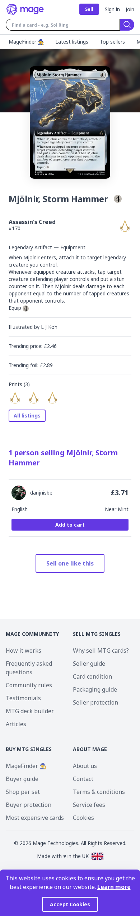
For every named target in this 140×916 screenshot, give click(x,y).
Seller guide (89, 663)
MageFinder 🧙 (26, 766)
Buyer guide (22, 779)
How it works (23, 650)
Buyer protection (28, 805)
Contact (83, 779)
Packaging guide (95, 689)
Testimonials (23, 698)
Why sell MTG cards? (101, 650)
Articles (16, 724)
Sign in (112, 9)
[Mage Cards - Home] (25, 9)
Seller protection (95, 702)
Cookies (83, 818)
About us (85, 766)
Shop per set (23, 792)
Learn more (114, 887)
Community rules (29, 685)
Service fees (89, 805)
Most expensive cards (35, 818)
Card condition (92, 676)
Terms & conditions (99, 792)
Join (130, 9)
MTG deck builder (30, 711)
